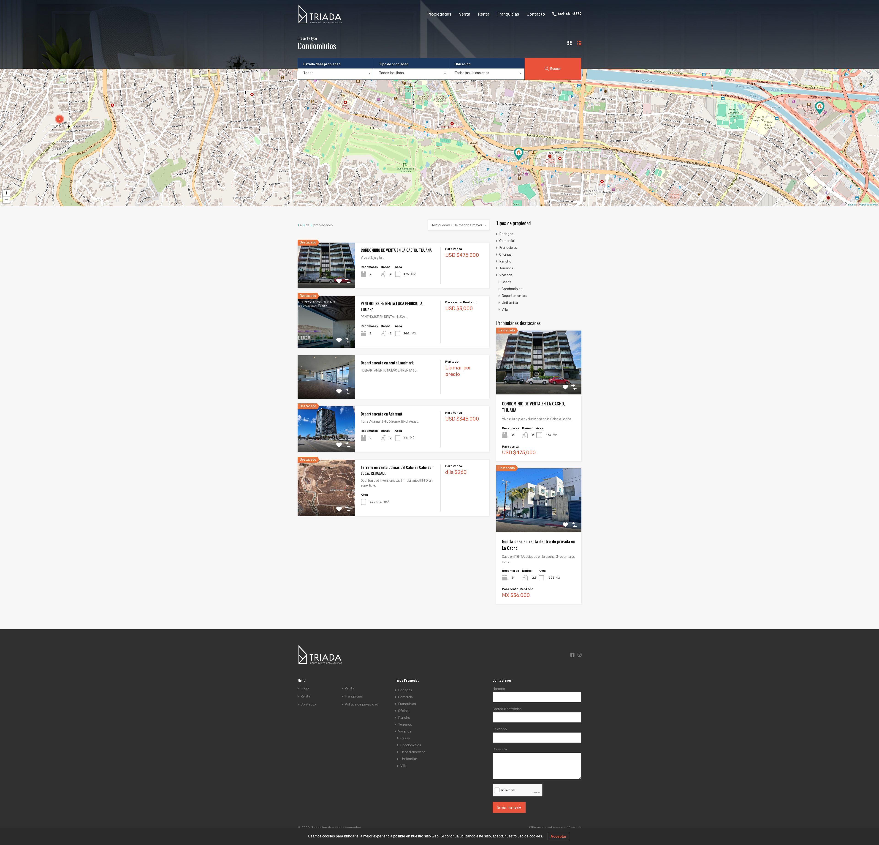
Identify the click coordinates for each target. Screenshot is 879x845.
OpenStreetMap (869, 204)
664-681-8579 (569, 14)
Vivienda (506, 275)
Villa (505, 309)
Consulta (500, 749)
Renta (483, 14)
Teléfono (500, 729)
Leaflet (852, 204)
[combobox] (335, 73)
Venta (464, 14)
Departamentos (514, 296)
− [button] (6, 200)
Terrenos (506, 268)
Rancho (505, 261)
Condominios (512, 289)
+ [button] (6, 193)
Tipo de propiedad (393, 64)
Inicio (305, 688)
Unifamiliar (510, 303)
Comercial (507, 241)
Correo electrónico (507, 709)
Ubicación (463, 64)
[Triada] (321, 21)
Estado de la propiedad (322, 64)
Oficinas (505, 254)
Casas (506, 282)
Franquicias (508, 14)
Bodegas (506, 234)
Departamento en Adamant (381, 414)
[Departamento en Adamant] (519, 154)
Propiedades (439, 14)
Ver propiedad (326, 279)
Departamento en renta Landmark (387, 363)
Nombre (499, 689)
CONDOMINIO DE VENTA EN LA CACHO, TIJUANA (396, 250)
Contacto (536, 14)
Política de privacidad (361, 704)
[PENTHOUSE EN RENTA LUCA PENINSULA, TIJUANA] (820, 108)
